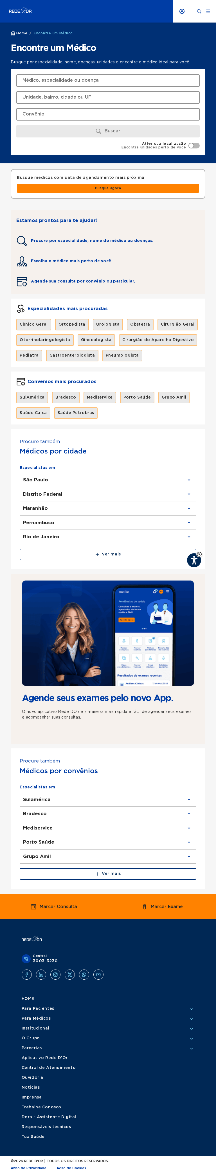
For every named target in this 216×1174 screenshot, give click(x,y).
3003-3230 (45, 961)
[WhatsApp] (84, 975)
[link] (108, 188)
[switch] (160, 145)
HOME (28, 999)
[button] (199, 554)
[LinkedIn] (41, 975)
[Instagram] (55, 975)
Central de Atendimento (49, 1068)
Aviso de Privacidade (28, 1168)
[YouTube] (98, 975)
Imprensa (32, 1097)
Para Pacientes (38, 1009)
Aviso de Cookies (71, 1168)
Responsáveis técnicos (46, 1127)
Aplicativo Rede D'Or (45, 1058)
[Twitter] (70, 975)
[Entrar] (181, 11)
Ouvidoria (32, 1078)
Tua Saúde (33, 1137)
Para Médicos (36, 1018)
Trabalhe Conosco (41, 1107)
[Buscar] (199, 11)
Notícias (31, 1087)
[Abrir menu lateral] (208, 11)
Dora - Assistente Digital (49, 1117)
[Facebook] (27, 975)
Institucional (35, 1028)
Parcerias (32, 1048)
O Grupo (31, 1038)
